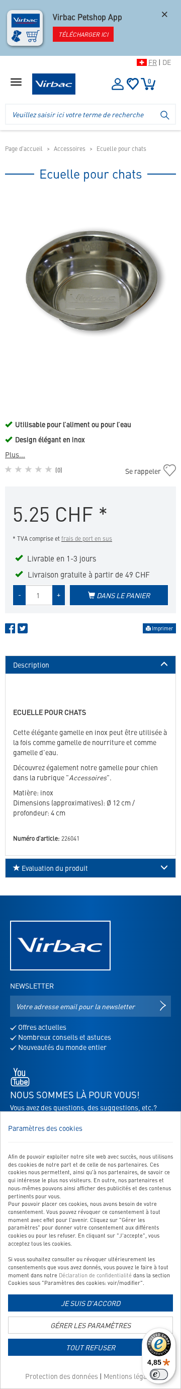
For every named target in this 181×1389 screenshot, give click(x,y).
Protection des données (61, 1376)
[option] (90, 283)
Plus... (15, 454)
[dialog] (90, 1250)
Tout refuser (90, 1347)
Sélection (132, 84)
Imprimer (162, 628)
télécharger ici (83, 34)
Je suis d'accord (90, 1303)
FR (152, 62)
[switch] (159, 1374)
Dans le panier (122, 595)
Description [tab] (31, 665)
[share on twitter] (23, 630)
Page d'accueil (24, 148)
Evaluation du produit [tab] (54, 868)
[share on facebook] (10, 630)
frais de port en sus (86, 538)
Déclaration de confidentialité (95, 1275)
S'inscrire (117, 84)
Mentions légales (130, 1376)
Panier (149, 81)
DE (166, 62)
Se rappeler (143, 470)
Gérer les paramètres (90, 1325)
